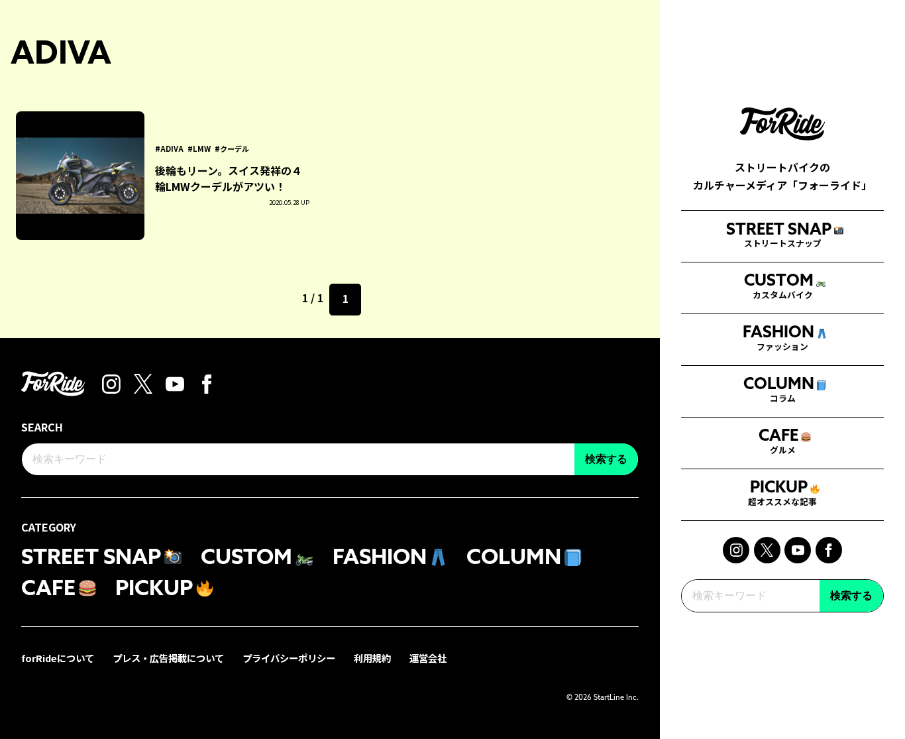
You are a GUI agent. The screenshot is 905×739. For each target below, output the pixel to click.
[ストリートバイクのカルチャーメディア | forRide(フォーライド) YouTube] (797, 550)
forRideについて (57, 658)
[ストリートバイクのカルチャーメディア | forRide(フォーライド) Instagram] (736, 550)
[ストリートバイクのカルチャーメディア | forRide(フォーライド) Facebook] (829, 550)
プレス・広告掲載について (168, 658)
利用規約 (372, 658)
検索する (851, 595)
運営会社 (428, 658)
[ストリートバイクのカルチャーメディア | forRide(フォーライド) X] (767, 550)
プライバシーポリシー (288, 658)
